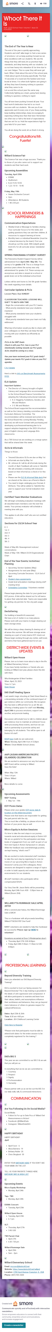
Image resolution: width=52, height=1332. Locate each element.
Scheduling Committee (17, 588)
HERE (33, 930)
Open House (10, 687)
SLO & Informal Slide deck (32, 477)
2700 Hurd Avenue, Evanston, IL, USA (28, 1272)
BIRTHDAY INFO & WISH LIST (17, 1174)
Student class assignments (19, 579)
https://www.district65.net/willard (26, 1269)
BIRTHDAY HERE (22, 1163)
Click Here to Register (13, 1025)
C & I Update (10, 368)
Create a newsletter (13, 1325)
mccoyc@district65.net (20, 1266)
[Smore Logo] (12, 4)
